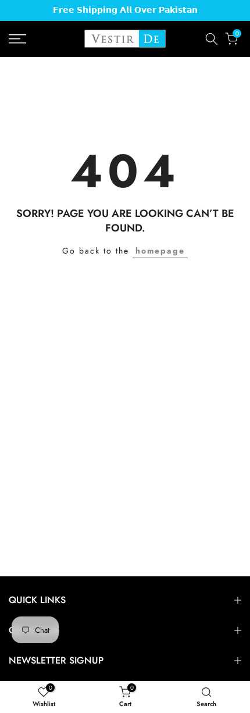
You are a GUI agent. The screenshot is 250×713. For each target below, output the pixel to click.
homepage (160, 250)
